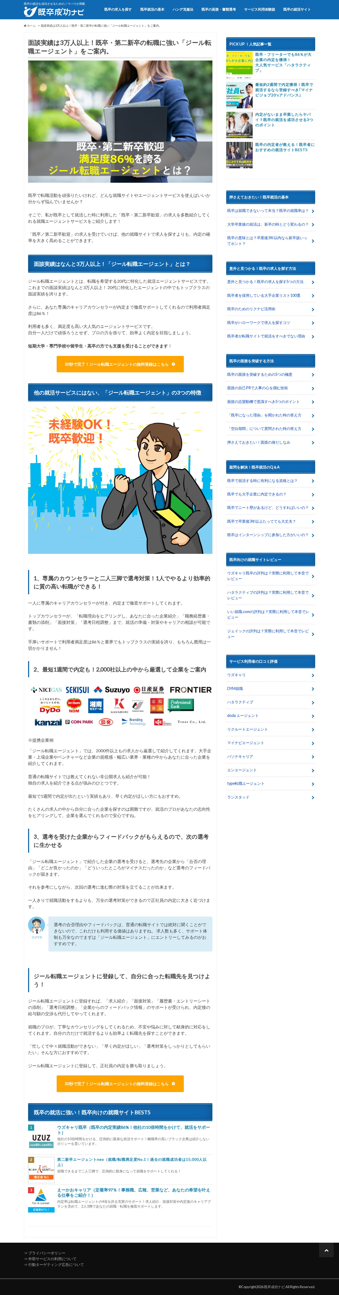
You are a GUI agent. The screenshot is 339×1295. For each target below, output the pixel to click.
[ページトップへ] (326, 1250)
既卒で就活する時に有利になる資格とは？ (262, 480)
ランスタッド (238, 797)
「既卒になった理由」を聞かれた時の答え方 (264, 415)
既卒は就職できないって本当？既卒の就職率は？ (268, 210)
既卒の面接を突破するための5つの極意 (259, 374)
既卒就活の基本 (152, 9)
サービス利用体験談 (259, 9)
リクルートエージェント (247, 729)
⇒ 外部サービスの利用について (50, 1258)
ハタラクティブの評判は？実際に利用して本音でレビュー (268, 595)
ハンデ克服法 (183, 9)
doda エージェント (243, 715)
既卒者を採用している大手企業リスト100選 (263, 295)
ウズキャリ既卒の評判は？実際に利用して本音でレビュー (268, 576)
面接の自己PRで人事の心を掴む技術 (257, 388)
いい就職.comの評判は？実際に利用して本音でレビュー (268, 614)
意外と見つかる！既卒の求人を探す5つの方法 (265, 281)
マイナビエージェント (245, 742)
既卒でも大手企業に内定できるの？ (257, 494)
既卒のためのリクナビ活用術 (251, 309)
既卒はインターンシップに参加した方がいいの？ (268, 534)
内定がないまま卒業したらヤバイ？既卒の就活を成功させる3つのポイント (284, 119)
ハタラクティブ (240, 702)
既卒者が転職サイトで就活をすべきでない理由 (266, 336)
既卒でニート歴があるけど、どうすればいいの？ (268, 507)
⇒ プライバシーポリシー (44, 1253)
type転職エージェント (246, 783)
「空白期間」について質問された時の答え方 (264, 428)
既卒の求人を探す (118, 9)
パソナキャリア (240, 756)
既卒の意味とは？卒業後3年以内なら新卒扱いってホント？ (267, 240)
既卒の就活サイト (297, 9)
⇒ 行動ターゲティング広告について (54, 1264)
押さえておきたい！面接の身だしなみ (258, 442)
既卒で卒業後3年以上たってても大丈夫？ (261, 521)
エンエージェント (242, 770)
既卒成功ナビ (274, 1287)
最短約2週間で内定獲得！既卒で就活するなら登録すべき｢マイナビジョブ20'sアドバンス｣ (284, 89)
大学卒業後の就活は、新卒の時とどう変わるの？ (268, 224)
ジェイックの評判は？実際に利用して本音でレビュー (268, 634)
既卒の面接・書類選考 (219, 9)
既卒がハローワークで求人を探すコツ (258, 322)
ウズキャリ (236, 674)
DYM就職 (235, 688)
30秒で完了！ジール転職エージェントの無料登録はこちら (117, 364)
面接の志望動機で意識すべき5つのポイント (263, 401)
